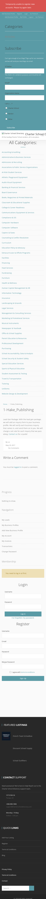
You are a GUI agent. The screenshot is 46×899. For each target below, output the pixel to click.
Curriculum (6, 243)
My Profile (23, 17)
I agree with (23, 672)
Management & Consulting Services (16, 313)
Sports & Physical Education (13, 368)
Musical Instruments (10, 323)
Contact (5, 881)
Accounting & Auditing (11, 152)
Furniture (6, 278)
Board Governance (9, 192)
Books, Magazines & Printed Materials (17, 197)
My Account (6, 536)
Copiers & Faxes (8, 233)
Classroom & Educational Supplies (16, 202)
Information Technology (11, 293)
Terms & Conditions (9, 849)
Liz (9, 442)
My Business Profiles (10, 525)
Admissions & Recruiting (12, 162)
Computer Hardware (10, 222)
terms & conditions (28, 672)
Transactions (7, 546)
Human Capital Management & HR (16, 288)
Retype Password (8, 662)
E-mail (4, 641)
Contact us (13, 434)
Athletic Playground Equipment (14, 177)
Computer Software (10, 227)
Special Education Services (13, 363)
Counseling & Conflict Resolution (15, 238)
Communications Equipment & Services (18, 212)
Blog (3, 855)
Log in (23, 614)
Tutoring (5, 383)
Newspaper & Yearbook (11, 328)
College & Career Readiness (13, 207)
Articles (10, 37)
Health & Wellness (9, 283)
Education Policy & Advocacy (13, 248)
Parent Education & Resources (14, 338)
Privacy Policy (7, 869)
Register (19, 14)
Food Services (7, 268)
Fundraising (7, 273)
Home (5, 404)
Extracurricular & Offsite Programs (16, 253)
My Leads (6, 520)
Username (8, 592)
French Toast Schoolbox (22, 736)
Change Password (9, 551)
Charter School (13, 108)
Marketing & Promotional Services (16, 318)
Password (8, 602)
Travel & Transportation (11, 378)
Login (26, 14)
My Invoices (6, 541)
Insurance (6, 298)
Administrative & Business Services (16, 157)
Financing (6, 263)
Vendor (10, 114)
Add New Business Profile (12, 530)
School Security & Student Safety (15, 358)
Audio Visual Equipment (12, 182)
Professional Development (12, 343)
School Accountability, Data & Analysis (17, 353)
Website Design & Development (15, 394)
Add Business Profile (8, 14)
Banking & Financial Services (13, 187)
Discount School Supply (22, 748)
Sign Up (23, 678)
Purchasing (6, 348)
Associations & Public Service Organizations (20, 167)
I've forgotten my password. (23, 618)
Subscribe (11, 127)
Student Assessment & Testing (14, 373)
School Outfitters (20, 760)
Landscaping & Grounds (12, 303)
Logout (31, 17)
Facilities (5, 258)
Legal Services (7, 308)
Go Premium (34, 14)
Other (10, 119)
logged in (18, 467)
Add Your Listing (8, 838)
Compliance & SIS (9, 217)
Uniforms (5, 389)
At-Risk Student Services (12, 172)
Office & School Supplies (12, 333)
